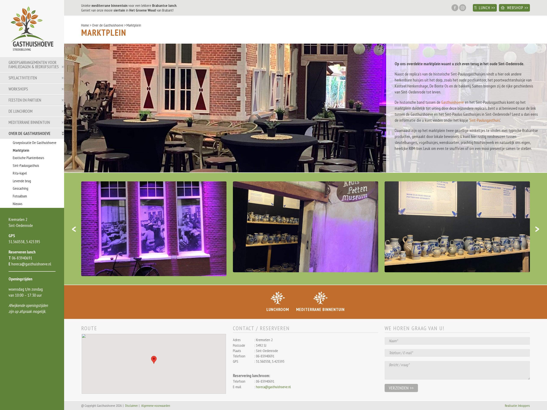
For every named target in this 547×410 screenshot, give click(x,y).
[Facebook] (454, 8)
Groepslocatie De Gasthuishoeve (34, 142)
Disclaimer (131, 405)
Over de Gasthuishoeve (29, 133)
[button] (154, 360)
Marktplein (21, 150)
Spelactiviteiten (23, 78)
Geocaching (20, 188)
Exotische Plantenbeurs (28, 157)
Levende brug (22, 180)
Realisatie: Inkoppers (517, 405)
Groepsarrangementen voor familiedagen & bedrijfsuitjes (34, 65)
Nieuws (17, 203)
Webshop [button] (515, 7)
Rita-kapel (20, 173)
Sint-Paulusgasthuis (26, 165)
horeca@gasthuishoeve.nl (30, 264)
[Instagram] (462, 8)
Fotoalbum (20, 196)
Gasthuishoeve (452, 102)
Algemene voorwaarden (155, 405)
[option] (154, 228)
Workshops (18, 89)
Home (85, 25)
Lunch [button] (484, 7)
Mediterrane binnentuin (29, 122)
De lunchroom (20, 111)
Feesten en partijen (25, 100)
